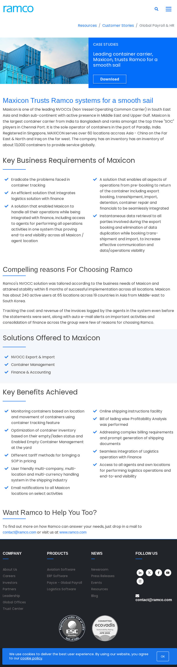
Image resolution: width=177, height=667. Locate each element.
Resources (87, 25)
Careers (9, 576)
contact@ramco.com (19, 532)
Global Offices (14, 602)
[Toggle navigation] (169, 9)
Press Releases (103, 576)
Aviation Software (61, 569)
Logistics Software (61, 589)
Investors (10, 582)
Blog (94, 595)
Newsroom (99, 569)
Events (96, 582)
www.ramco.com (72, 532)
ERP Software (57, 576)
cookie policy (31, 658)
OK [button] (163, 656)
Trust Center (13, 608)
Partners (9, 589)
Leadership (11, 595)
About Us (10, 569)
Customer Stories (118, 25)
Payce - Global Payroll (64, 582)
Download (109, 79)
